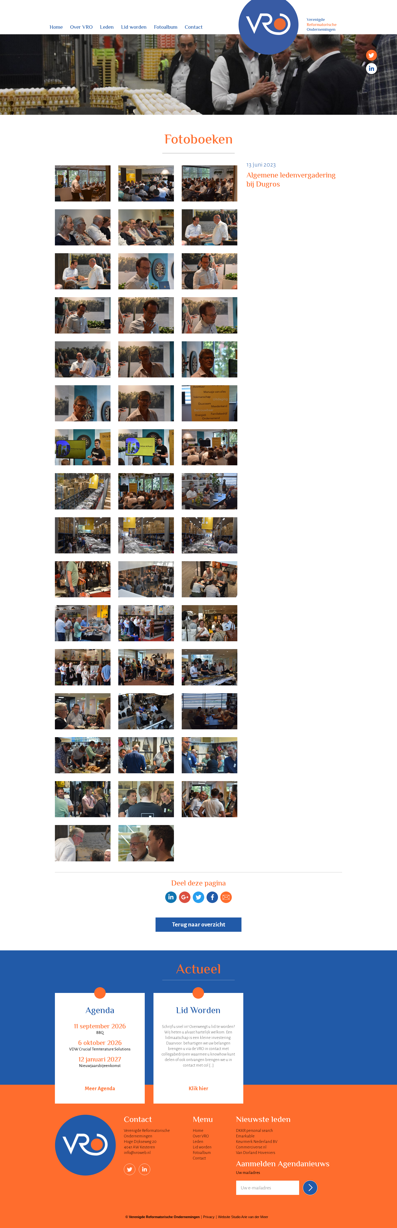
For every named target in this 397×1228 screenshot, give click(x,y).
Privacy (209, 1217)
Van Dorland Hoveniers (255, 1152)
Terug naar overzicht (198, 924)
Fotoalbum (165, 28)
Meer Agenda (100, 1088)
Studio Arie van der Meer (249, 1217)
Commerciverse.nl (251, 1147)
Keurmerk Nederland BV (256, 1141)
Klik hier (198, 1088)
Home (56, 28)
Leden (107, 28)
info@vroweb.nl (137, 1152)
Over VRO (81, 28)
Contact (194, 28)
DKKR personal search (254, 1130)
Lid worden (134, 28)
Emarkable (245, 1136)
